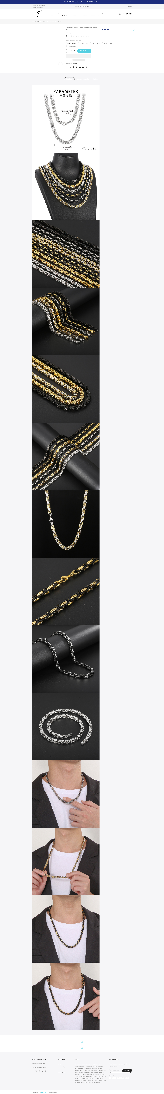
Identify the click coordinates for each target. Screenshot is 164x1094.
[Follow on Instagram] (39, 1071)
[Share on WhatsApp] (86, 67)
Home (52, 13)
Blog (99, 15)
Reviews (95, 79)
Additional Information (83, 79)
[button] (106, 29)
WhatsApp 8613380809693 (38, 1063)
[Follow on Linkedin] (42, 1071)
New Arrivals (83, 15)
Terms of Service (62, 1072)
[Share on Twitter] (70, 67)
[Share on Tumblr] (76, 67)
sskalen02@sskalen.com (40, 5)
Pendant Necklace (87, 13)
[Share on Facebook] (67, 67)
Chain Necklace (75, 13)
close (34, 1)
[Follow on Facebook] (33, 1071)
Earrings (66, 13)
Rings (58, 13)
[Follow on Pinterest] (46, 1071)
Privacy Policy (61, 1067)
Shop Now (86, 6)
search (59, 1064)
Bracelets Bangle (100, 13)
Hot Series (73, 15)
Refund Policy (61, 1069)
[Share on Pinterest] (73, 67)
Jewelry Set (53, 15)
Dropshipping (63, 15)
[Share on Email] (83, 67)
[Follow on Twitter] (36, 1071)
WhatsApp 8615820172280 (37, 7)
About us (93, 15)
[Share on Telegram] (80, 67)
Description (69, 79)
